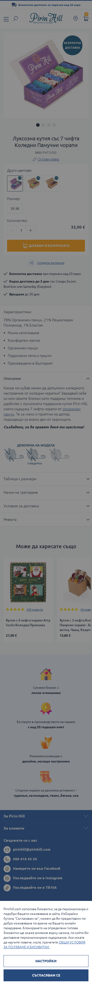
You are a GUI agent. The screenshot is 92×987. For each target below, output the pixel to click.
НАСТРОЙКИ (46, 961)
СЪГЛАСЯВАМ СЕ (46, 975)
